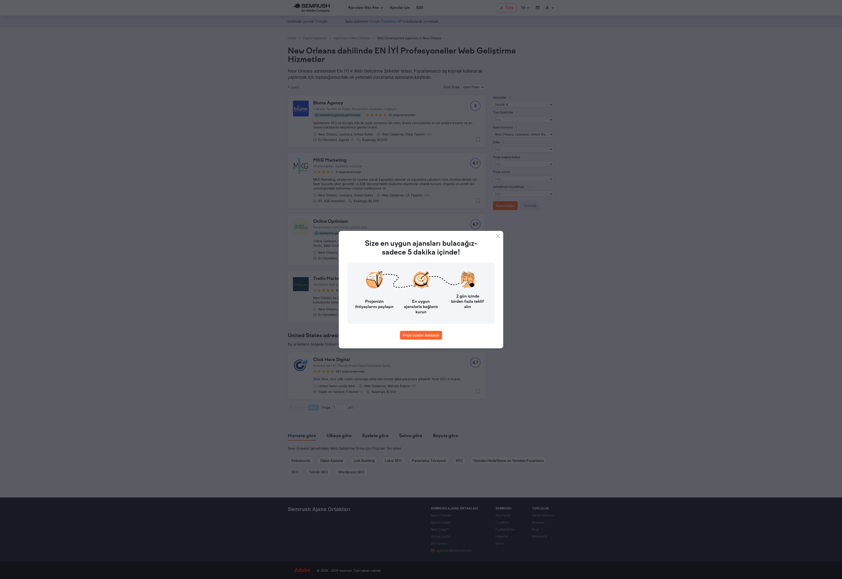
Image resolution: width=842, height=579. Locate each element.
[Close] (498, 236)
